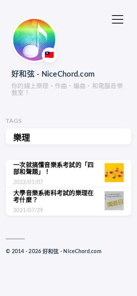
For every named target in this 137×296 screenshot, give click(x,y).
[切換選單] (118, 18)
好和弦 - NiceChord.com (53, 74)
